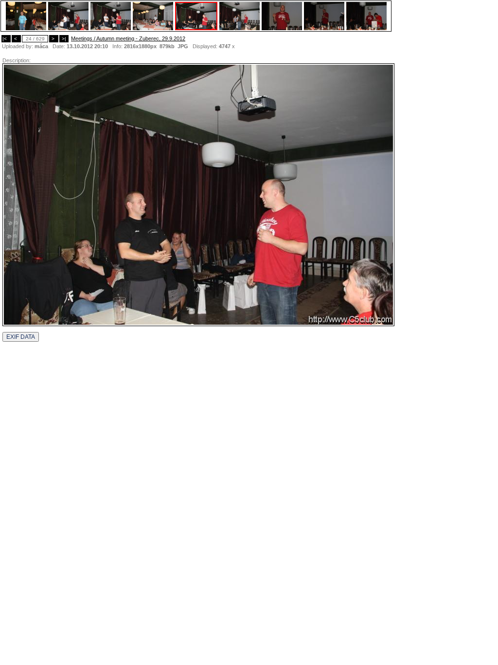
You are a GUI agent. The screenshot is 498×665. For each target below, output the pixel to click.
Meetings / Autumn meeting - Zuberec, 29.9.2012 (128, 38)
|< (6, 38)
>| (64, 38)
